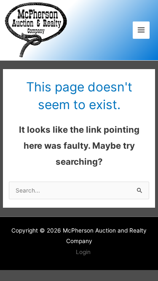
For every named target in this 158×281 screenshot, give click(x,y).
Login (83, 252)
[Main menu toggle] (141, 30)
